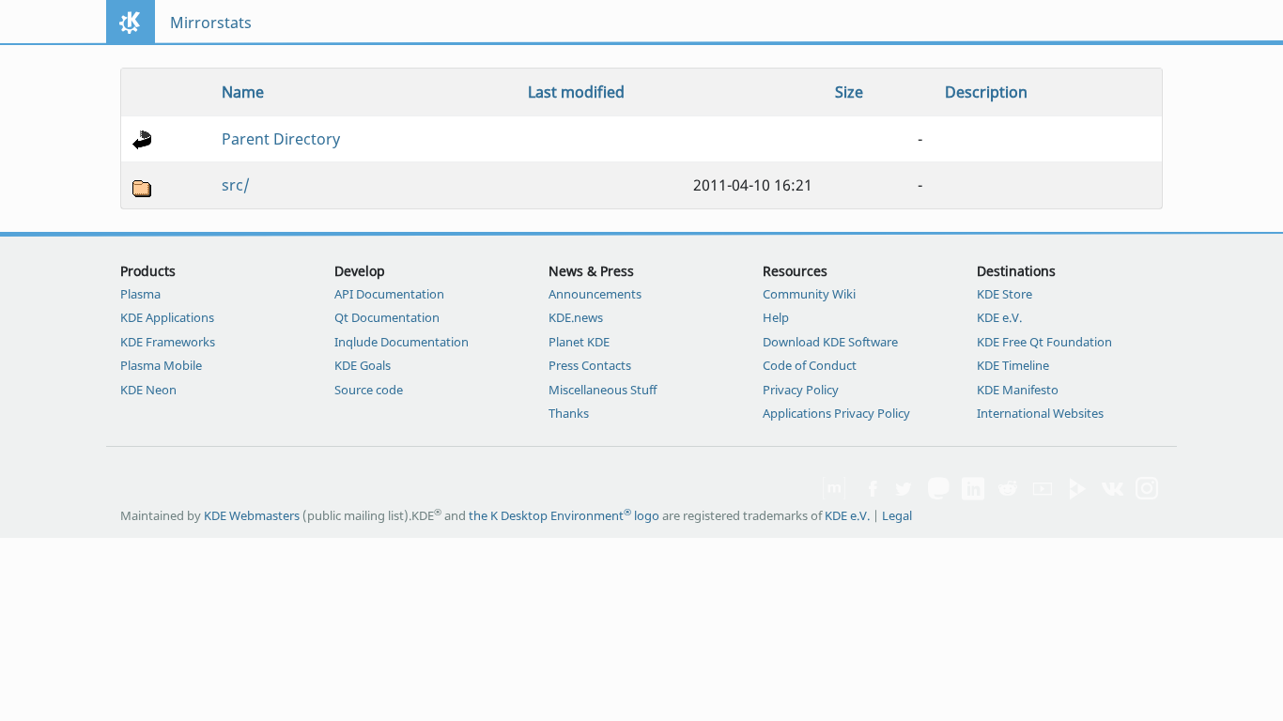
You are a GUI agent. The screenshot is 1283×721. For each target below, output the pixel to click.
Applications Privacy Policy (836, 413)
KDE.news (576, 317)
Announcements (595, 293)
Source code (368, 389)
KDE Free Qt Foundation (1044, 341)
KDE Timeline (1013, 365)
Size (849, 92)
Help (776, 317)
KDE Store (1004, 293)
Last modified (576, 92)
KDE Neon (148, 389)
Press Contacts (590, 365)
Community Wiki (809, 293)
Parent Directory (281, 139)
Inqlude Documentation (401, 341)
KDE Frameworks (167, 341)
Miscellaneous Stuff (603, 389)
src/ (236, 185)
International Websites (1040, 413)
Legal (897, 515)
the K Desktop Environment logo (564, 515)
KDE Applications (167, 317)
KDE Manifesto (1018, 389)
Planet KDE (579, 341)
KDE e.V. (999, 317)
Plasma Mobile (161, 365)
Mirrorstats (211, 22)
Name (243, 92)
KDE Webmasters (252, 515)
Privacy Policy (801, 389)
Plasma (140, 293)
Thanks (569, 413)
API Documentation (389, 293)
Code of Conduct (810, 365)
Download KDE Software (830, 341)
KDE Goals (362, 365)
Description (986, 92)
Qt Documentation (387, 317)
